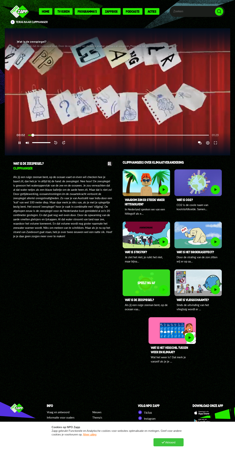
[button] (117, 91)
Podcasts (133, 11)
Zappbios (111, 11)
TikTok (147, 412)
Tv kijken (63, 11)
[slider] (118, 135)
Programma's (87, 11)
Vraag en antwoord (58, 412)
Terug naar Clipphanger (32, 22)
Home (45, 11)
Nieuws (97, 412)
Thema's (97, 417)
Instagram (149, 418)
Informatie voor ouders (61, 417)
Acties (152, 11)
